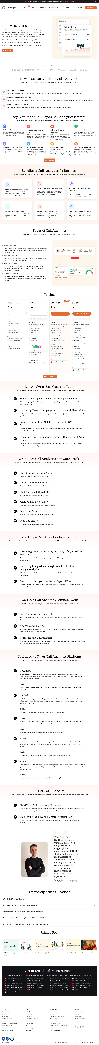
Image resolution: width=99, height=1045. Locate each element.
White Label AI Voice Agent (58, 1025)
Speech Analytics (30, 1030)
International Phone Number (10, 1023)
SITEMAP (94, 1042)
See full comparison (49, 376)
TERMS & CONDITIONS (86, 1042)
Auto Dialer (29, 1011)
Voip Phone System (7, 1018)
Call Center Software (7, 1030)
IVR (27, 1025)
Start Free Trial (7, 50)
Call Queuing (29, 1021)
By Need (4, 1009)
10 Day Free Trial (38, 313)
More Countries (87, 975)
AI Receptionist (6, 1011)
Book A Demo (78, 7)
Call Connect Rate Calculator (58, 1016)
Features (28, 1009)
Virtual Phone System (8, 1025)
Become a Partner (55, 1023)
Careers (77, 1021)
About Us (77, 1014)
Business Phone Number (8, 1021)
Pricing (59, 7)
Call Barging (29, 1028)
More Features (49, 160)
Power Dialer (29, 1014)
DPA (61, 1042)
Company (78, 1009)
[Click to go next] (95, 948)
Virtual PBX (5, 1016)
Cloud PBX (4, 1014)
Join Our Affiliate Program (57, 1021)
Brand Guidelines (55, 1030)
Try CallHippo (90, 7)
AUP (63, 1042)
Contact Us (78, 1016)
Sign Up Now (17, 313)
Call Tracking (29, 1023)
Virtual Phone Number (8, 1028)
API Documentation (80, 1018)
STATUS (57, 1042)
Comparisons (54, 1011)
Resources (53, 1009)
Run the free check (68, 1)
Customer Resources (56, 1028)
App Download (54, 1018)
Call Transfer (29, 1016)
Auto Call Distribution (32, 1018)
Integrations (52, 7)
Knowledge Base (79, 1011)
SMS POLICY (68, 1042)
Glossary (52, 1014)
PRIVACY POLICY (75, 1042)
